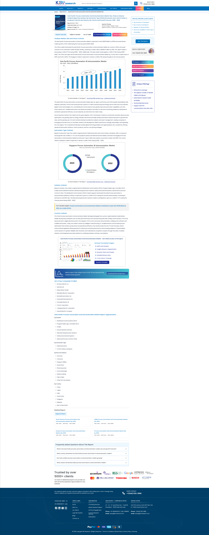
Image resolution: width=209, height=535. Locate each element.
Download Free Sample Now (116, 273)
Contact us (75, 518)
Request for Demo (102, 262)
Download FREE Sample (102, 34)
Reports (80, 8)
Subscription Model (126, 8)
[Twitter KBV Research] (63, 508)
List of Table (87, 34)
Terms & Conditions (108, 531)
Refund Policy (119, 531)
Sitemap (134, 531)
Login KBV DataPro (77, 512)
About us (74, 507)
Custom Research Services (93, 513)
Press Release (102, 8)
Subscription (92, 516)
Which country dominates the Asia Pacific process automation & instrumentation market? (84, 453)
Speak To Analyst (138, 71)
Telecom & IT (63, 12)
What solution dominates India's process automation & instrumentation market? (81, 462)
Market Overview (61, 34)
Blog (148, 8)
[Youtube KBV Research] (66, 508)
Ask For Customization (140, 66)
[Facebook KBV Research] (56, 508)
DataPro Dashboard (119, 34)
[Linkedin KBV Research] (59, 508)
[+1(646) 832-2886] (142, 3)
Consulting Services (94, 504)
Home (61, 8)
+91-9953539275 (59, 504)
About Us (70, 8)
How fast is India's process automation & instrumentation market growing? (79, 458)
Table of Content (75, 34)
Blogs (73, 515)
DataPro (139, 8)
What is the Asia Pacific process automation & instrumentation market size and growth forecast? (86, 449)
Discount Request (138, 75)
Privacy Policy (127, 531)
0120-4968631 (125, 511)
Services (90, 8)
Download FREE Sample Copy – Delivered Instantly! (101, 98)
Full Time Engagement (94, 510)
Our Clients (113, 8)
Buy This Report (143, 41)
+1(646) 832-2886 (149, 4)
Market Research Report (95, 507)
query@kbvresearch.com (117, 513)
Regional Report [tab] (61, 414)
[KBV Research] (65, 3)
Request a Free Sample (141, 62)
